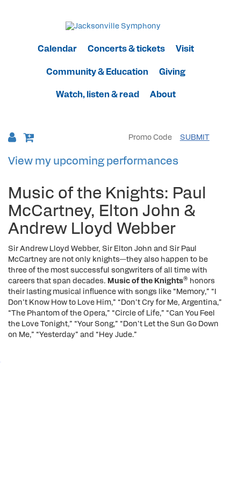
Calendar (57, 49)
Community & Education (97, 72)
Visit (185, 49)
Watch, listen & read (97, 95)
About (163, 95)
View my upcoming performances (93, 161)
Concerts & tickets (126, 49)
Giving (172, 72)
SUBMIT (195, 138)
